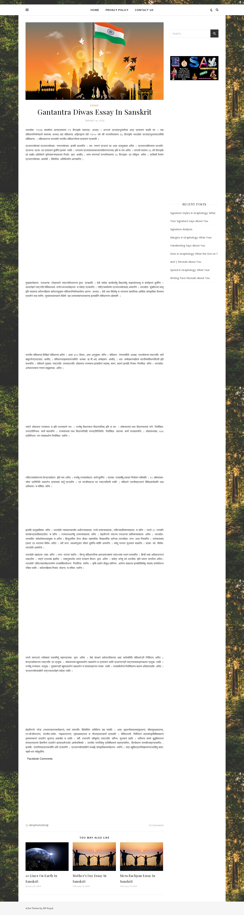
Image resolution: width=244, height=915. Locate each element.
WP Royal (48, 908)
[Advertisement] (95, 175)
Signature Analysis (181, 229)
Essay (94, 105)
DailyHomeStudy (39, 825)
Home (95, 10)
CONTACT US (144, 10)
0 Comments (156, 825)
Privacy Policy (117, 10)
